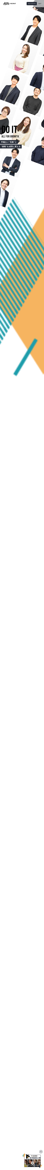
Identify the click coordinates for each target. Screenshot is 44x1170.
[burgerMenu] (40, 4)
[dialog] (40, 1151)
